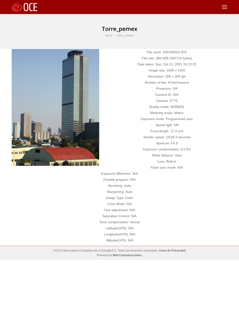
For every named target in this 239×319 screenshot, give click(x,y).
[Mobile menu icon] (224, 7)
